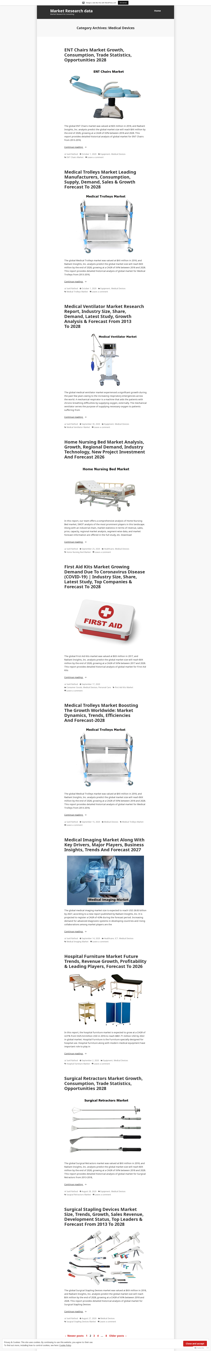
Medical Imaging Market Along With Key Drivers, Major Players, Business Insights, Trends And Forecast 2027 (104, 845)
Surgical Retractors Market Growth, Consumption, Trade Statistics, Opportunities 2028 (103, 1083)
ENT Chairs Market (75, 157)
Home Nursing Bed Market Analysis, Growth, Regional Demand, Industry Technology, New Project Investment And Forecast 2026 (104, 449)
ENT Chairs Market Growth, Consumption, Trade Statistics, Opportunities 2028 (98, 55)
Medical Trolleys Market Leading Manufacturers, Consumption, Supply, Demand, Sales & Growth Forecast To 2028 (100, 179)
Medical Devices (118, 154)
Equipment (105, 154)
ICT (116, 938)
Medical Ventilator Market (78, 427)
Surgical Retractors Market (78, 1194)
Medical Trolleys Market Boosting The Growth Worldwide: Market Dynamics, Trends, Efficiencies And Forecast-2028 (101, 712)
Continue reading (73, 147)
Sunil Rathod (72, 154)
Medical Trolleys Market (77, 291)
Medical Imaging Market (77, 941)
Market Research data (71, 10)
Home (157, 10)
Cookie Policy (65, 1345)
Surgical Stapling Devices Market (81, 1321)
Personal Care (104, 687)
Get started (123, 3)
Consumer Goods (74, 687)
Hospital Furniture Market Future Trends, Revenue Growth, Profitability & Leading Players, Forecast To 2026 (105, 961)
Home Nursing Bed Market (78, 552)
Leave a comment (95, 157)
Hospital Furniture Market (78, 1063)
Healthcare (109, 548)
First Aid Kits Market (124, 687)
